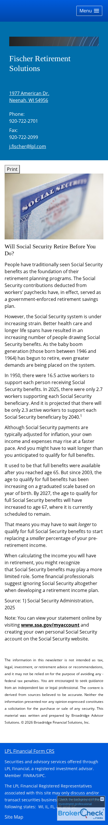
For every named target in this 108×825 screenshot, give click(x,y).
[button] (89, 11)
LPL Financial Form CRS (29, 751)
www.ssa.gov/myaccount (50, 625)
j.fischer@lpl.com (27, 146)
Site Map (14, 817)
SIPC (40, 775)
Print (12, 169)
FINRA (29, 775)
